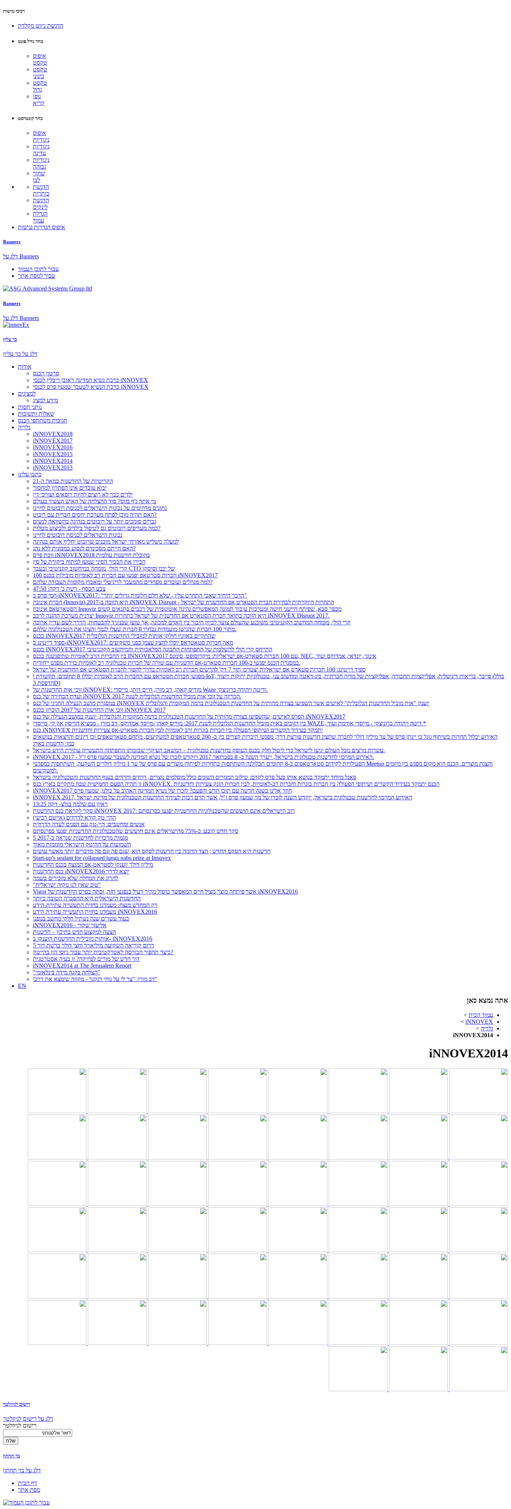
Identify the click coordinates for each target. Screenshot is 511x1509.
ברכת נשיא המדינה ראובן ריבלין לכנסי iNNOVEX (90, 380)
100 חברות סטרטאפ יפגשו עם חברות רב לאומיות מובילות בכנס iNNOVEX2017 (125, 575)
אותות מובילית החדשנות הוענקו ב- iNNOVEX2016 (92, 938)
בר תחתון (11, 1456)
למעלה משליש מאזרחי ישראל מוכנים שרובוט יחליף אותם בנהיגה (106, 541)
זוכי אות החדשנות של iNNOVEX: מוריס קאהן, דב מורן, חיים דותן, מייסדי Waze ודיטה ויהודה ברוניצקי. (150, 689)
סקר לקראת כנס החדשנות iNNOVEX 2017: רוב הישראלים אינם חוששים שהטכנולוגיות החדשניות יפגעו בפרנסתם (164, 811)
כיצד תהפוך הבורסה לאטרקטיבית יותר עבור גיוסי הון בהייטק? (103, 952)
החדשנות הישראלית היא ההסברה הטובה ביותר (87, 898)
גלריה (24, 427)
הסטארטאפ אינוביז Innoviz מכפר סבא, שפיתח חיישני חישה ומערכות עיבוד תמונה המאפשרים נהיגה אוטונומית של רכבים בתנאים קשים (187, 609)
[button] (40, 25)
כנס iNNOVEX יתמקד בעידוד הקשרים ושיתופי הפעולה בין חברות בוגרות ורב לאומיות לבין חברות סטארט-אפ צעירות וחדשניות (178, 730)
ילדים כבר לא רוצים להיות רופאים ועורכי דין (83, 494)
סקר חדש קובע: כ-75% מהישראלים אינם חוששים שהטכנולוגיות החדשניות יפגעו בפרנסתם (135, 831)
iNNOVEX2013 (53, 467)
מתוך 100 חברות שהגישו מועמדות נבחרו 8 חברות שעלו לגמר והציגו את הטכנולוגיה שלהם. (134, 629)
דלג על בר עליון (20, 354)
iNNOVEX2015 (53, 454)
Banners (12, 242)
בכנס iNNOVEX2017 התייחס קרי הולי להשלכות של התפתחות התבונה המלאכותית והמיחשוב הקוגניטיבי (152, 649)
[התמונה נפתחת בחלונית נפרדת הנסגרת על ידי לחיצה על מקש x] (478, 1111)
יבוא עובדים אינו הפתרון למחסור (70, 488)
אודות (24, 366)
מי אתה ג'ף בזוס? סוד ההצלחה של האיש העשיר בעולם (94, 501)
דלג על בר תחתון (22, 1470)
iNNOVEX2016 (53, 447)
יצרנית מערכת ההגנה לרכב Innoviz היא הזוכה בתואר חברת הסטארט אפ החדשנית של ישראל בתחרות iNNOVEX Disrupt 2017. (181, 615)
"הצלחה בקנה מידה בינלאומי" (66, 972)
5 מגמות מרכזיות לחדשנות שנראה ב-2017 (80, 838)
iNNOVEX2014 (53, 461)
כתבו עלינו (30, 474)
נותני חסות (30, 407)
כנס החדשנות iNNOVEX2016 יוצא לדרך (81, 871)
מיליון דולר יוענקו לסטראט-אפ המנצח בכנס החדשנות (93, 864)
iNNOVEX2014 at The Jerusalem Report (82, 965)
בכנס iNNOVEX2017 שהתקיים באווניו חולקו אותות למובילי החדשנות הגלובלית (124, 636)
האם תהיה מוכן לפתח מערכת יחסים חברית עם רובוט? (95, 514)
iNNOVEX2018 (53, 434)
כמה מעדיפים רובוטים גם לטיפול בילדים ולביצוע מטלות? (96, 528)
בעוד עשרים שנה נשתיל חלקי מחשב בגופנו (81, 918)
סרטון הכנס (46, 373)
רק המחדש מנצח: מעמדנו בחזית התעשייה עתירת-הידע (95, 905)
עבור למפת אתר (36, 276)
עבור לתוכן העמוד (38, 269)
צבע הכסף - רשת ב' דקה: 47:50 (69, 589)
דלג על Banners (21, 256)
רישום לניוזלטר (16, 1404)
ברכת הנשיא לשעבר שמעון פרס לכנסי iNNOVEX (91, 387)
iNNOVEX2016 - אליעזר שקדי (70, 925)
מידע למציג (45, 400)
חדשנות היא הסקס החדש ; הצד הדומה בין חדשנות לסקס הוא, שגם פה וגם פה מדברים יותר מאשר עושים (151, 851)
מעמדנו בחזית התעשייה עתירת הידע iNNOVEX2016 (95, 912)
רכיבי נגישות (14, 11)
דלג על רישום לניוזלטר (28, 1419)
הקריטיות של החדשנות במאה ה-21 (73, 481)
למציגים (27, 393)
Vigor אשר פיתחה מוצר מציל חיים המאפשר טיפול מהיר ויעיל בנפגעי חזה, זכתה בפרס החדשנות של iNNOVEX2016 (165, 891)
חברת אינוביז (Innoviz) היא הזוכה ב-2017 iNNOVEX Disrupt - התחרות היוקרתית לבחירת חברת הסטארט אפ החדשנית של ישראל (183, 602)
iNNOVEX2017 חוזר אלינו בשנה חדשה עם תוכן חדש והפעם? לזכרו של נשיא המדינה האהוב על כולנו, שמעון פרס (162, 790)
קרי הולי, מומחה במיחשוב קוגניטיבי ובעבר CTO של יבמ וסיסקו (104, 568)
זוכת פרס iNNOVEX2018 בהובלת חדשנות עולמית (91, 555)
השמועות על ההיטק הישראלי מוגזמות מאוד (82, 844)
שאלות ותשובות (36, 414)
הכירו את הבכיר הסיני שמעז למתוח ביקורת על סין (89, 562)
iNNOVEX (479, 1021)
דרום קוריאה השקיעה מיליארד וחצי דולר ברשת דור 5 (93, 945)
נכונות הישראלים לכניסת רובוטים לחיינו (77, 535)
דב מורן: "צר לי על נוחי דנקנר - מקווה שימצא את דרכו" (95, 979)
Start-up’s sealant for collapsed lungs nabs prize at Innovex (102, 858)
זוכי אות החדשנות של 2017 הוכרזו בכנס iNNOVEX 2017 (99, 710)
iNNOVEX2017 (53, 440)
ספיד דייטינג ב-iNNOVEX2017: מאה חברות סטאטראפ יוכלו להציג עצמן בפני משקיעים (133, 642)
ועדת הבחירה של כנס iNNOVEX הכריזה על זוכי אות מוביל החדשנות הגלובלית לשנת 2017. (137, 696)
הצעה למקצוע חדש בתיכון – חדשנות (74, 932)
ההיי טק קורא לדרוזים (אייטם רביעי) (74, 817)
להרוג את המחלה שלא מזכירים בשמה (75, 878)
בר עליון (10, 339)
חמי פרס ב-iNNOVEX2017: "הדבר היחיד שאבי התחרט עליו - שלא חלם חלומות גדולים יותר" (140, 595)
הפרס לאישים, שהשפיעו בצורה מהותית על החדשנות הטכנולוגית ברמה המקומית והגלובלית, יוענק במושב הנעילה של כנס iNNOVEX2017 (189, 716)
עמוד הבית (481, 1015)
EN (22, 986)
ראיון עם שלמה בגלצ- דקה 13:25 (70, 804)
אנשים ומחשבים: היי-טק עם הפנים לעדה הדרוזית (89, 824)
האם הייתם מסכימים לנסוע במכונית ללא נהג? (84, 548)
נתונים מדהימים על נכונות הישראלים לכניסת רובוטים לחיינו (100, 508)
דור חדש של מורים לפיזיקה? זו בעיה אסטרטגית (86, 959)
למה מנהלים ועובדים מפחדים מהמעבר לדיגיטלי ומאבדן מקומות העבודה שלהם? (122, 582)
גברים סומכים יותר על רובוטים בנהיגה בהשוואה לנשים (94, 521)
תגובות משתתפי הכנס (42, 420)
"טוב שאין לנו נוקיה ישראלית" (67, 885)
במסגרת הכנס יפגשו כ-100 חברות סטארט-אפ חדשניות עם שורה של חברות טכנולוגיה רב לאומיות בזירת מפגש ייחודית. (166, 663)
